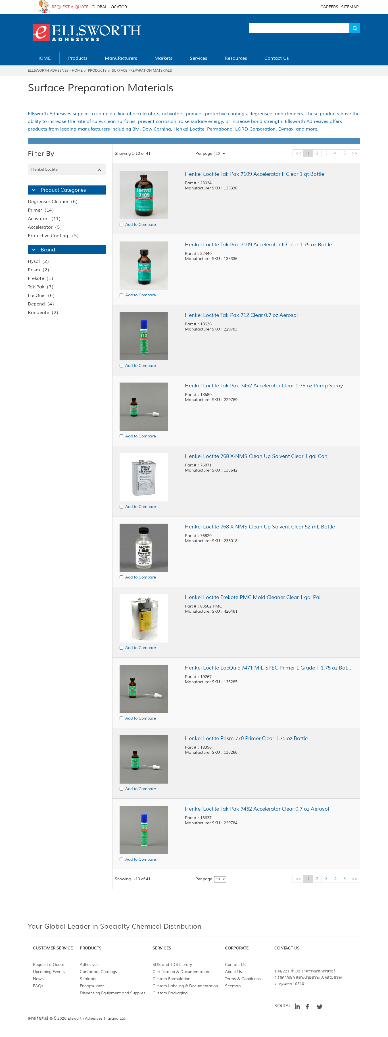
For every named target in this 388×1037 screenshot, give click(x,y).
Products (97, 71)
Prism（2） (40, 270)
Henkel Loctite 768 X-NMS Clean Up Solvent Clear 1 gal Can (256, 456)
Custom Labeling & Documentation (185, 986)
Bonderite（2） (44, 312)
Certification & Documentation (181, 971)
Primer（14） (42, 210)
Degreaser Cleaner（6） (54, 201)
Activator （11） (45, 219)
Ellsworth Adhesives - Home (55, 71)
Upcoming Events (49, 971)
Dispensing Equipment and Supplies (112, 993)
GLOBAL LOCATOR (109, 7)
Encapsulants (92, 986)
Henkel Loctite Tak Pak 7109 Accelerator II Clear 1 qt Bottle (254, 174)
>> (355, 153)
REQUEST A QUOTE (70, 7)
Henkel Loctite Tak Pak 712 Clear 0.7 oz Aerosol (241, 315)
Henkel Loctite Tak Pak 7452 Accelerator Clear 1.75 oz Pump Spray (264, 386)
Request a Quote (48, 964)
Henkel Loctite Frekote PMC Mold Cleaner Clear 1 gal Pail (253, 597)
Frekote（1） (42, 278)
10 (218, 154)
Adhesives (89, 964)
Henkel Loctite (66, 169)
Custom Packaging (170, 993)
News (38, 978)
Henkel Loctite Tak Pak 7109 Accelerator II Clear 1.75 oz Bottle (258, 244)
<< (298, 153)
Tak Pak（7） (42, 287)
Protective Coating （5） (54, 236)
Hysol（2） (39, 261)
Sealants (88, 978)
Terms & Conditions (243, 978)
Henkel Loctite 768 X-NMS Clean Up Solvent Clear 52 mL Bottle (260, 527)
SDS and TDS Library (172, 964)
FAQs (38, 986)
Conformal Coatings (98, 971)
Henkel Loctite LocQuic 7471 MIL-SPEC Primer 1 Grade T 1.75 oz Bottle (268, 668)
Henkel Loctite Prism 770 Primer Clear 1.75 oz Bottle (246, 738)
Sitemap (233, 986)
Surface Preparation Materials (142, 71)
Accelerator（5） (46, 227)
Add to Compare (140, 224)
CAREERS (329, 7)
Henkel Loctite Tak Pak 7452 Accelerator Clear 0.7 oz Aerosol (257, 809)
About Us (233, 971)
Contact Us (235, 964)
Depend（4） (42, 304)
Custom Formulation (171, 978)
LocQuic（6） (42, 295)
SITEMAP (350, 7)
